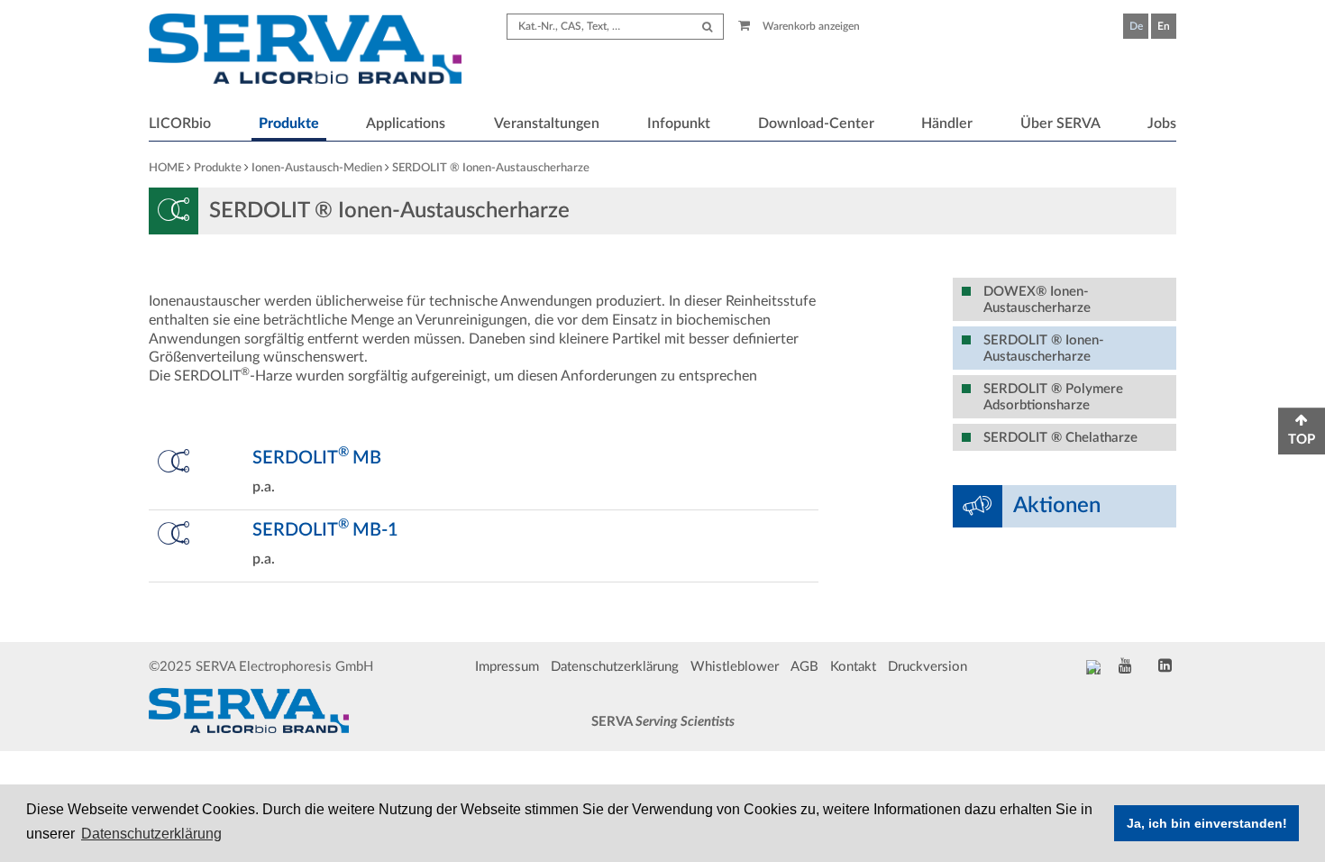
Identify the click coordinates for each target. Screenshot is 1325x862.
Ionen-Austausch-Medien (316, 168)
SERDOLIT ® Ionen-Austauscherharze (490, 168)
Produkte (289, 123)
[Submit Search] (707, 26)
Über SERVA (1060, 123)
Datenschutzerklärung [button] (151, 833)
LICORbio (180, 123)
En (1163, 26)
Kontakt (853, 667)
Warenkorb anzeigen (810, 26)
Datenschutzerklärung (615, 667)
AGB (804, 667)
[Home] (305, 51)
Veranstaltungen (546, 123)
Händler (947, 123)
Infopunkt (678, 123)
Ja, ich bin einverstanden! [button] (1207, 823)
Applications (405, 123)
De (1136, 26)
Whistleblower (734, 667)
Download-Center (816, 123)
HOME (166, 168)
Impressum (507, 667)
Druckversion (927, 667)
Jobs (1161, 123)
